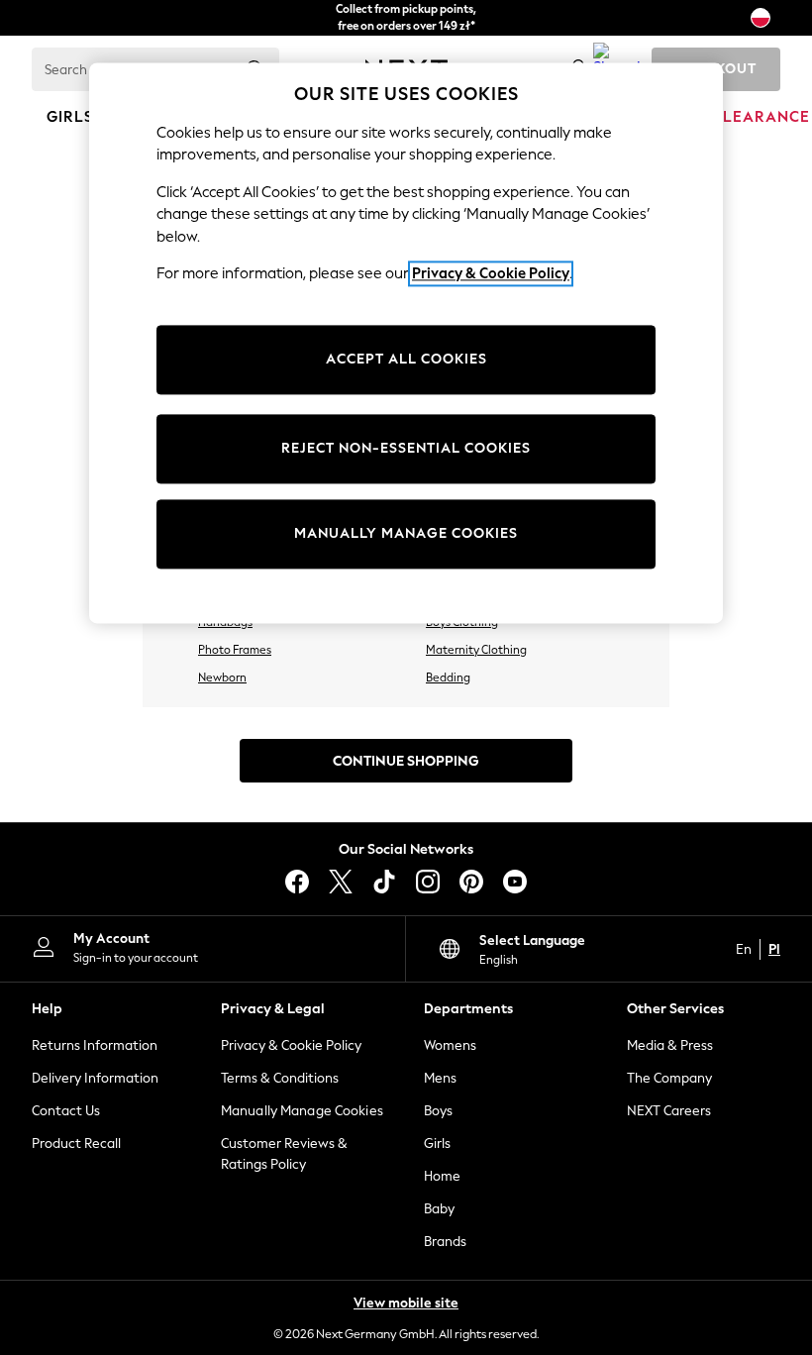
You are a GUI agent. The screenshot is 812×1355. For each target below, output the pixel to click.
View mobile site (406, 1303)
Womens (450, 1045)
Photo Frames (234, 650)
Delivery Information (95, 1078)
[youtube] (515, 881)
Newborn (222, 677)
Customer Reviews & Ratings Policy (284, 1154)
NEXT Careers (669, 1110)
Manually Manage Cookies (302, 1110)
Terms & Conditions (280, 1078)
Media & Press (670, 1045)
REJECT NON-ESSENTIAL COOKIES (406, 449)
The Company (669, 1078)
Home (442, 1176)
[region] (406, 342)
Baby (439, 1208)
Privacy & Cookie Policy (291, 1045)
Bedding (448, 677)
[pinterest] (471, 881)
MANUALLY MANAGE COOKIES (406, 534)
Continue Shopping (406, 761)
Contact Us (66, 1110)
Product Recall (76, 1143)
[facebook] (297, 881)
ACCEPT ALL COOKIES (406, 360)
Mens (440, 1078)
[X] (340, 881)
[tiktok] (384, 881)
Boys (438, 1110)
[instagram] (428, 881)
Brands (445, 1241)
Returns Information (94, 1045)
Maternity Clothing (476, 650)
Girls (437, 1143)
